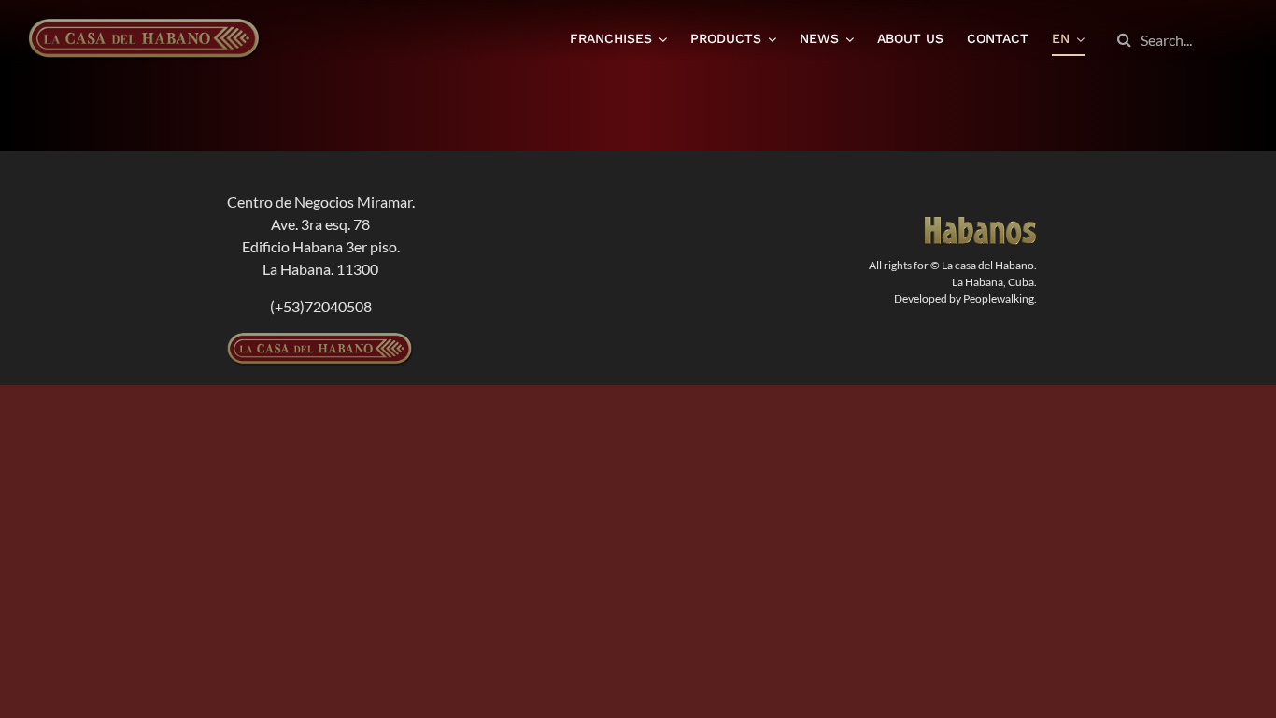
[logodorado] (981, 224)
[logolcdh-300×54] (320, 340)
